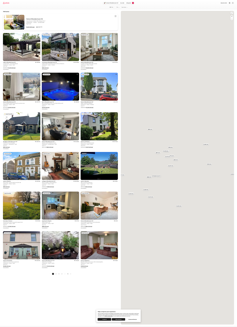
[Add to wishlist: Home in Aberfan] (39, 154)
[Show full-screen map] (232, 13)
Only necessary (118, 319)
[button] (30, 27)
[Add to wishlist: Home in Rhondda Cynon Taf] (116, 35)
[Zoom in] (232, 16)
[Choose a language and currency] (229, 3)
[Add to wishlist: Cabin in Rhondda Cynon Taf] (39, 35)
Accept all (104, 319)
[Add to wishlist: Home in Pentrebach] (39, 233)
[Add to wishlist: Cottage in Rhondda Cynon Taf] (77, 154)
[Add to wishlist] (115, 16)
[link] (50, 274)
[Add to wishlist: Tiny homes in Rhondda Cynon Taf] (77, 35)
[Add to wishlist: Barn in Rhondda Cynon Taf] (77, 74)
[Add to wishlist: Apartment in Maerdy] (77, 193)
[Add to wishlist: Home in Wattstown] (116, 233)
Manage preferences (132, 319)
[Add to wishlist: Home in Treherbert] (116, 114)
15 (67, 273)
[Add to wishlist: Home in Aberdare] (116, 154)
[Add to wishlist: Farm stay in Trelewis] (39, 193)
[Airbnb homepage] (6, 2)
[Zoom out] (232, 19)
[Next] (70, 274)
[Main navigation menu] (233, 3)
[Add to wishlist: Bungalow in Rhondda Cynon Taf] (39, 114)
